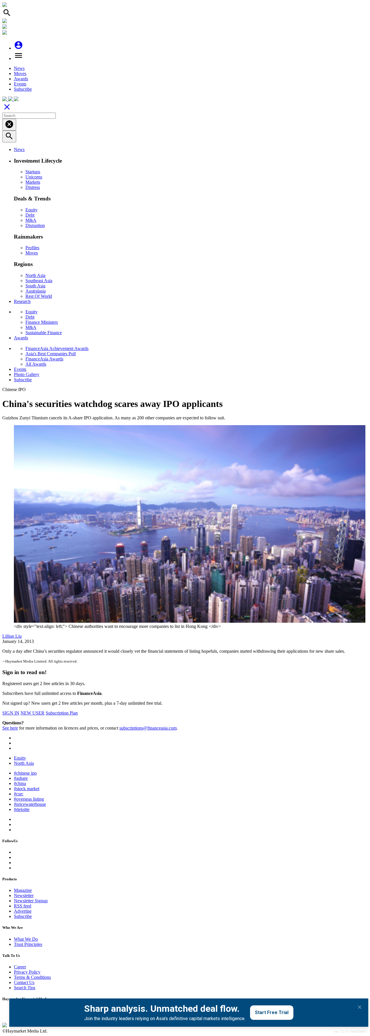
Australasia (35, 291)
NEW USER (33, 712)
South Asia (35, 285)
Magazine (23, 890)
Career (20, 966)
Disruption (35, 225)
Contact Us (24, 982)
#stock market (26, 788)
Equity (31, 209)
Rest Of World (38, 296)
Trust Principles (28, 944)
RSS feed (22, 905)
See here (10, 728)
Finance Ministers (41, 322)
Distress (32, 187)
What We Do (26, 939)
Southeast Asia (38, 280)
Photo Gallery (26, 374)
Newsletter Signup (31, 900)
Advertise (23, 911)
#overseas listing (29, 799)
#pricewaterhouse (30, 804)
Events (20, 83)
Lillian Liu (12, 636)
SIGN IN (10, 712)
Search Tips (24, 987)
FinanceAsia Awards (44, 358)
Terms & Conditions (32, 977)
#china (20, 783)
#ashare (21, 778)
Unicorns (33, 176)
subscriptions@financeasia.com (148, 728)
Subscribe (23, 89)
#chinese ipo (25, 773)
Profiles (32, 247)
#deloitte (21, 809)
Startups (32, 171)
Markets (32, 182)
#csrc (18, 793)
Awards (21, 78)
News (19, 68)
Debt (29, 215)
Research (22, 301)
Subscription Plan (62, 712)
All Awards (35, 364)
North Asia (35, 275)
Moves (20, 73)
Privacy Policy (27, 972)
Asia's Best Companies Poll (50, 353)
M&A (30, 220)
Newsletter (24, 895)
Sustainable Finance (43, 332)
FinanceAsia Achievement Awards (56, 348)
